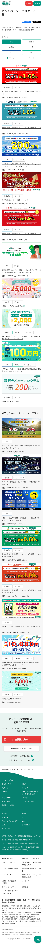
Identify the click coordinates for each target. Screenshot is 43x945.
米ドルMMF (26, 825)
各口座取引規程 (7, 858)
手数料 (24, 784)
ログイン (37, 3)
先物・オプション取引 (10, 821)
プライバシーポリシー (10, 887)
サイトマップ (6, 829)
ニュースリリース (28, 801)
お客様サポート (7, 798)
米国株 (11, 47)
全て (11, 42)
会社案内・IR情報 (8, 805)
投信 (31, 47)
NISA (31, 53)
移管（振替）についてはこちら (20, 760)
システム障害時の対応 (10, 868)
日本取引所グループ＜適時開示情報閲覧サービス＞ (20, 836)
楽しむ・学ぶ (6, 784)
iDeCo (4, 825)
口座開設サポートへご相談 (21, 748)
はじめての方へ (7, 780)
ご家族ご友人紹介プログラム (12, 306)
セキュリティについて (10, 862)
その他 (31, 58)
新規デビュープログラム (10, 401)
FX (11, 53)
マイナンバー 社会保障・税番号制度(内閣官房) (18, 843)
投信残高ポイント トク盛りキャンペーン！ (17, 200)
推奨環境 (25, 887)
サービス (25, 788)
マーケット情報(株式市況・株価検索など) (30, 793)
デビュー (12, 58)
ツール (4, 791)
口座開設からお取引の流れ (20, 756)
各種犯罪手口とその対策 (30, 858)
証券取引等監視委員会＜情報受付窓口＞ (16, 840)
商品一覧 (5, 788)
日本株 (31, 42)
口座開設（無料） (21, 739)
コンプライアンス (8, 875)
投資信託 (5, 817)
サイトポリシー (27, 881)
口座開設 (29, 3)
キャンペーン (6, 801)
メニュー (37, 940)
